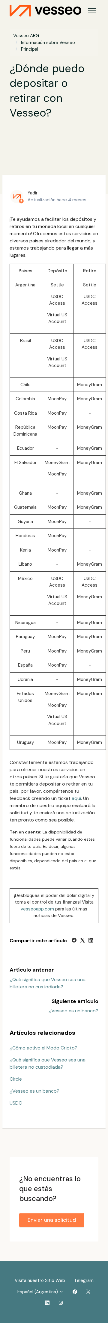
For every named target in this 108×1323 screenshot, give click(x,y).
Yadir (33, 193)
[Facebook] (74, 941)
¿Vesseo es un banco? (73, 1011)
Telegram (84, 1280)
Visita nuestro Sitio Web (40, 1280)
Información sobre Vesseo (48, 43)
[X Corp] (82, 941)
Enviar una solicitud (52, 1220)
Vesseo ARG (26, 36)
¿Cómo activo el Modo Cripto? (43, 1048)
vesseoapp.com (37, 909)
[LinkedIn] (90, 941)
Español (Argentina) (38, 1292)
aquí (76, 798)
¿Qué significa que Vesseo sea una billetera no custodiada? (48, 1063)
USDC (16, 1103)
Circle (16, 1079)
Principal (29, 49)
